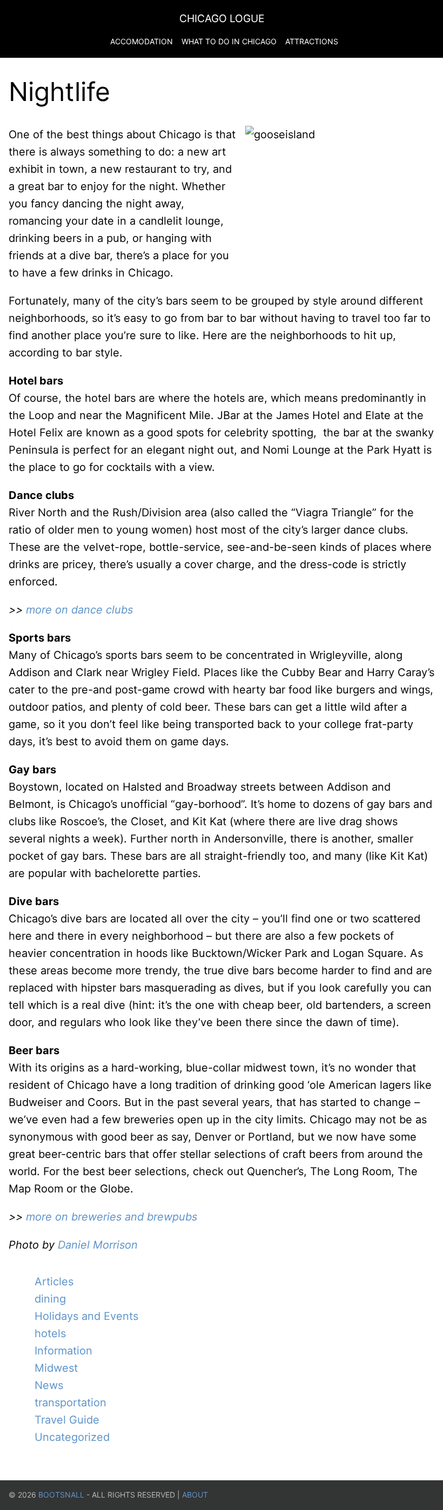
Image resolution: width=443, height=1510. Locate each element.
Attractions (311, 41)
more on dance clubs (79, 609)
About (195, 1494)
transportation (70, 1402)
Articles (54, 1281)
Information (63, 1350)
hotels (50, 1333)
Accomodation (141, 41)
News (49, 1385)
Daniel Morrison (98, 1244)
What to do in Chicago (229, 41)
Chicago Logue (221, 18)
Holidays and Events (86, 1316)
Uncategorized (72, 1437)
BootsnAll (61, 1494)
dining (50, 1298)
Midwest (56, 1367)
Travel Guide (67, 1419)
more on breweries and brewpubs (110, 1216)
